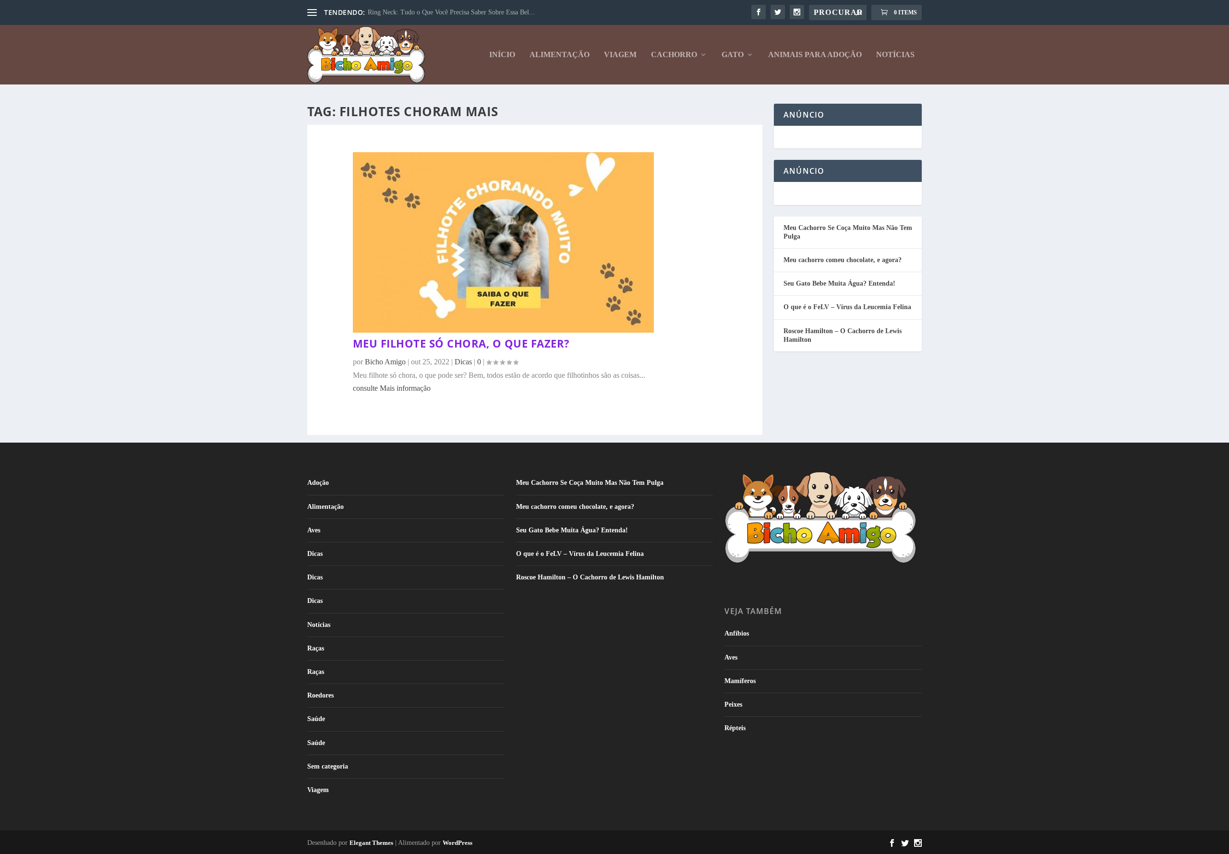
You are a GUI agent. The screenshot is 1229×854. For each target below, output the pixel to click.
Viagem (620, 55)
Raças (315, 648)
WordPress (457, 842)
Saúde (316, 718)
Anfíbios (736, 633)
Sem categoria (327, 766)
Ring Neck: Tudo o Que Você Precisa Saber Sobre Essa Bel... (451, 12)
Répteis (735, 728)
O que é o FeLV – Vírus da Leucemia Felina (847, 307)
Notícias (895, 55)
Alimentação (560, 55)
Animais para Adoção (815, 55)
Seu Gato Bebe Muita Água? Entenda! (839, 283)
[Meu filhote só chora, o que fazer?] (503, 330)
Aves (313, 530)
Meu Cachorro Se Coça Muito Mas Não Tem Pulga (589, 482)
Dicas (315, 553)
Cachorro (674, 55)
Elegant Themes (371, 842)
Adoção (318, 482)
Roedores (320, 695)
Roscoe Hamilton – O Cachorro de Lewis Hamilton (590, 577)
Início (502, 55)
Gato (733, 55)
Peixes (733, 704)
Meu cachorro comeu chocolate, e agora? (842, 260)
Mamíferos (740, 681)
